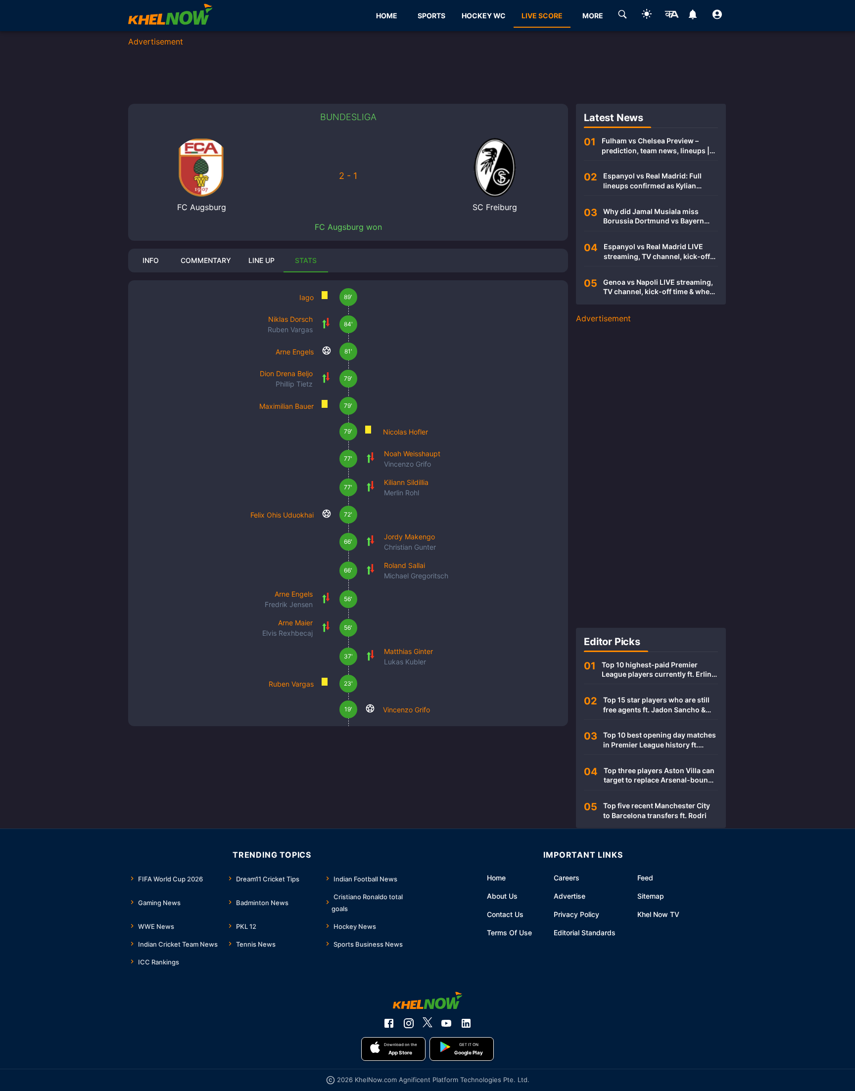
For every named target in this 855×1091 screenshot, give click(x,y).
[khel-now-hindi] (671, 15)
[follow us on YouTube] (446, 1023)
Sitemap (650, 896)
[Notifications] (693, 15)
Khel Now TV (658, 914)
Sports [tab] (431, 15)
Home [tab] (386, 15)
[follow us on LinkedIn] (466, 1023)
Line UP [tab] (261, 260)
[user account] (717, 15)
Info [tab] (150, 260)
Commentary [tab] (206, 260)
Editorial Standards (585, 932)
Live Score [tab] (542, 15)
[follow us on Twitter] (427, 1023)
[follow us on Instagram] (409, 1023)
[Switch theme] (647, 15)
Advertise (569, 896)
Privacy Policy (576, 914)
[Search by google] (622, 15)
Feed (645, 877)
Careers (566, 877)
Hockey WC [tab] (484, 15)
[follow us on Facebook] (389, 1023)
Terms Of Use (509, 932)
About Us (502, 896)
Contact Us (505, 914)
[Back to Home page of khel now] (170, 15)
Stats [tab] (306, 260)
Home (496, 877)
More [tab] (592, 15)
